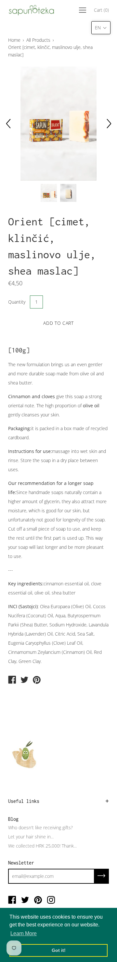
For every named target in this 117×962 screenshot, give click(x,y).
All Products (38, 40)
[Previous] (8, 123)
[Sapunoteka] (12, 680)
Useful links (23, 801)
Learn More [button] (23, 933)
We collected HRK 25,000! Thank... (42, 846)
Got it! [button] (59, 950)
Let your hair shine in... (31, 837)
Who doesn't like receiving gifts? (40, 827)
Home (14, 40)
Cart (101, 10)
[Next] (109, 123)
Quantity (16, 302)
